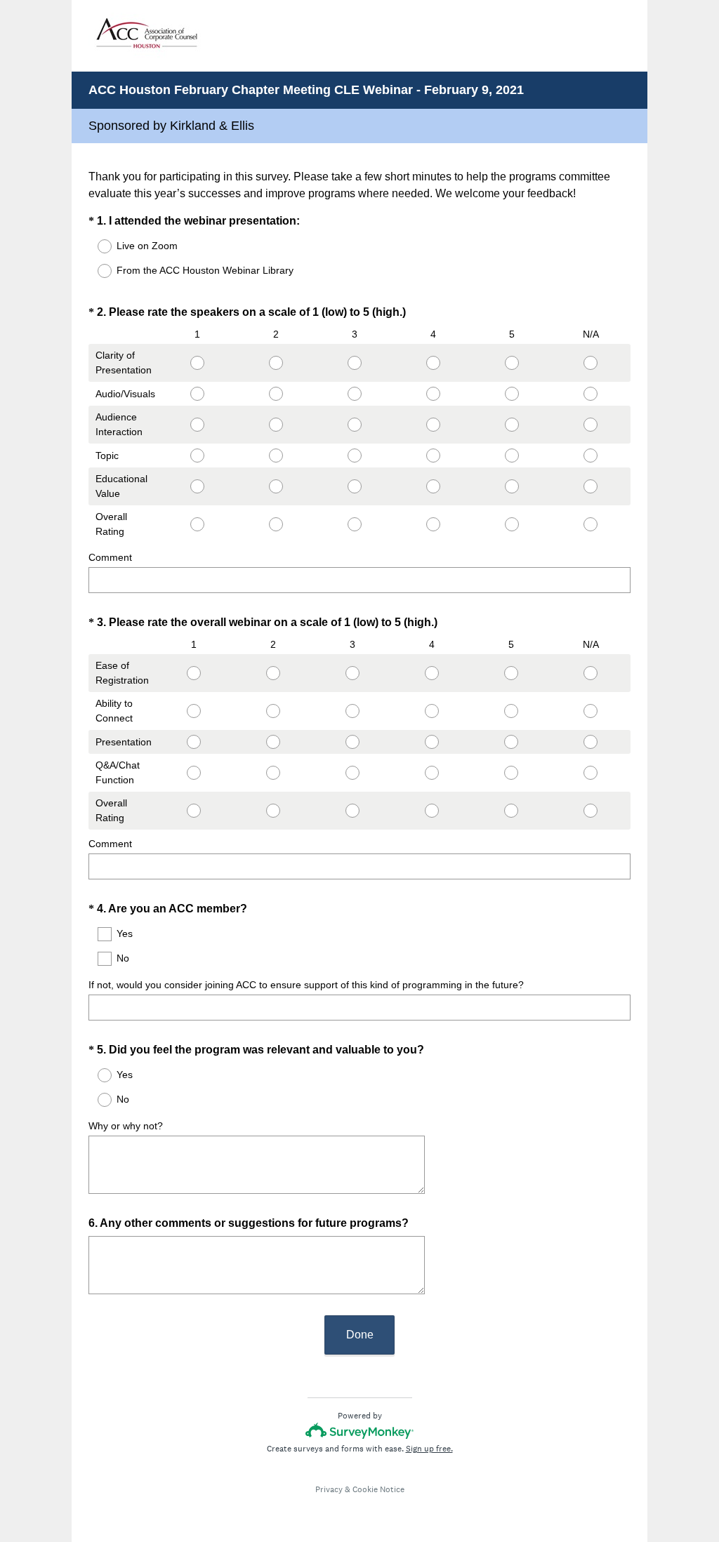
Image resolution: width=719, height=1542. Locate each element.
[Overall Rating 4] (433, 524)
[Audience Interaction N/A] (590, 424)
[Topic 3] (354, 455)
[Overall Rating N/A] (590, 524)
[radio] (95, 246)
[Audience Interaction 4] (433, 424)
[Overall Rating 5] (512, 524)
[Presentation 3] (352, 742)
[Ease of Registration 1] (193, 673)
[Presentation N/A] (590, 742)
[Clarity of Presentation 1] (196, 363)
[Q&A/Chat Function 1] (193, 773)
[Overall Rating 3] (354, 524)
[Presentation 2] (272, 742)
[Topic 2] (276, 455)
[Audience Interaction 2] (276, 424)
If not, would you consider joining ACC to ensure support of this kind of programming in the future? (306, 984)
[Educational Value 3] (354, 486)
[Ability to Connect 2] (272, 711)
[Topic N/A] (590, 455)
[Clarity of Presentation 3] (354, 363)
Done (360, 1335)
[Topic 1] (196, 455)
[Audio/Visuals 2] (276, 394)
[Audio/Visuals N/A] (590, 394)
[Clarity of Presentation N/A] (590, 363)
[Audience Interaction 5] (512, 424)
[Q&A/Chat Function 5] (511, 773)
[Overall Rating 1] (196, 524)
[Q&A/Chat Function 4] (432, 773)
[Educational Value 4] (433, 486)
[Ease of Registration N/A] (590, 673)
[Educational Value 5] (512, 486)
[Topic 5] (512, 455)
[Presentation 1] (193, 742)
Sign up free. (429, 1448)
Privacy (329, 1489)
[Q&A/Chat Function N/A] (590, 773)
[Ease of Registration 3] (352, 673)
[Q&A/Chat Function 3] (352, 773)
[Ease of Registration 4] (432, 673)
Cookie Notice (378, 1489)
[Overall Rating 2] (276, 524)
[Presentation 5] (511, 742)
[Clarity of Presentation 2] (276, 363)
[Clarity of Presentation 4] (433, 363)
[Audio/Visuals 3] (354, 394)
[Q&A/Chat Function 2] (272, 773)
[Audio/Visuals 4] (433, 394)
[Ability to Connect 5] (511, 711)
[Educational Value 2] (276, 486)
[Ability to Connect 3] (352, 711)
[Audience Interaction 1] (196, 424)
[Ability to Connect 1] (193, 711)
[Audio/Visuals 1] (196, 394)
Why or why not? (125, 1125)
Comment (110, 557)
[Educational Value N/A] (590, 486)
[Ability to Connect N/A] (590, 711)
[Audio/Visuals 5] (512, 394)
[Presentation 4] (432, 742)
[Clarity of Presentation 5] (512, 363)
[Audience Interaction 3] (354, 424)
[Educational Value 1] (196, 486)
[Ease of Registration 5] (511, 673)
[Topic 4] (433, 455)
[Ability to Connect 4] (432, 711)
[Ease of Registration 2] (272, 673)
